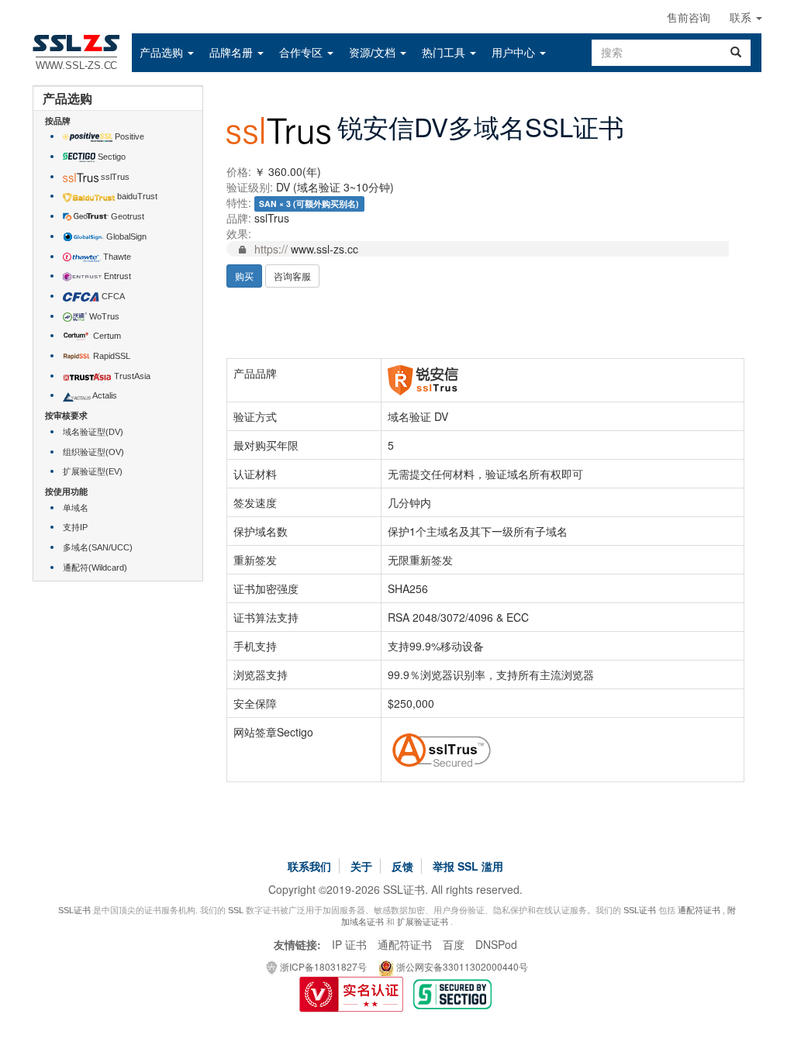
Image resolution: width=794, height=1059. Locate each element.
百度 (453, 944)
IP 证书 (349, 944)
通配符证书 (699, 910)
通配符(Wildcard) (95, 567)
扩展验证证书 (422, 921)
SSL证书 (74, 910)
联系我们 (309, 866)
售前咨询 (688, 18)
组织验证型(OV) (93, 452)
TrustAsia (131, 376)
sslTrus (113, 176)
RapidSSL (110, 355)
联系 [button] (742, 18)
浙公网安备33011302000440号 (461, 966)
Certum (106, 335)
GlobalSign (125, 236)
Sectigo (110, 156)
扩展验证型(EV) (93, 471)
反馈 (402, 866)
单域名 (75, 507)
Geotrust (126, 216)
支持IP (75, 527)
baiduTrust (136, 196)
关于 (361, 866)
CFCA (112, 296)
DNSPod (496, 944)
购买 (244, 275)
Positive (128, 136)
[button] (167, 52)
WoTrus (103, 316)
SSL (235, 910)
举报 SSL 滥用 (468, 866)
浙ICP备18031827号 (322, 966)
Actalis (104, 395)
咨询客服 (292, 275)
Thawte (116, 256)
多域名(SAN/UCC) (98, 547)
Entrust (116, 276)
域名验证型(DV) (93, 431)
